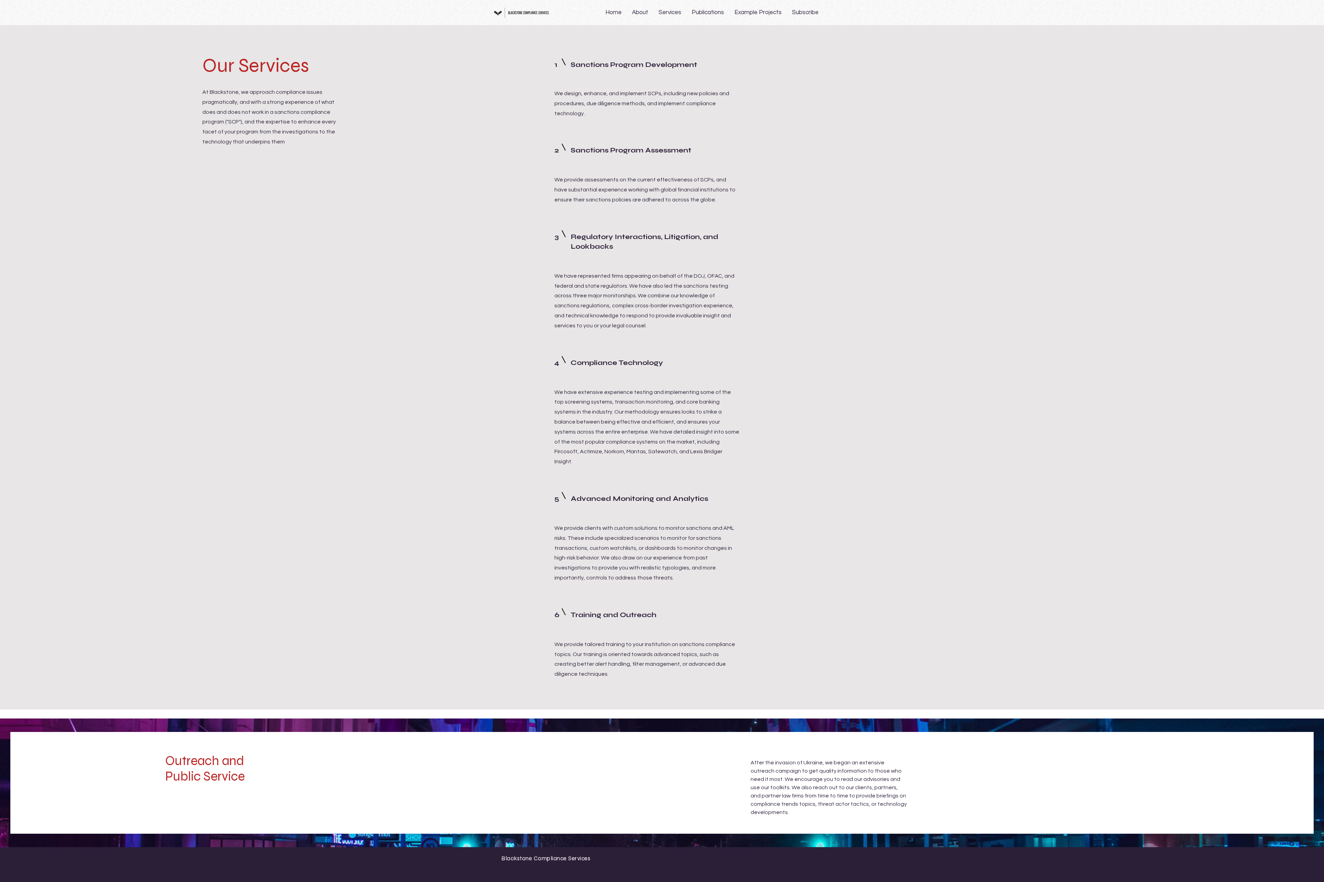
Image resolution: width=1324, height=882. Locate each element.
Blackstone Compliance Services (545, 858)
